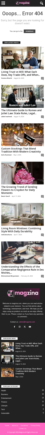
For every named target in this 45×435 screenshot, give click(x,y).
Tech (3, 409)
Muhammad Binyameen (10, 276)
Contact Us (22, 428)
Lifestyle (4, 406)
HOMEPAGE (30, 31)
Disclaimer (24, 425)
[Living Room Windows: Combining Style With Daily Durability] (22, 214)
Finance (4, 402)
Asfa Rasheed (6, 155)
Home (7, 425)
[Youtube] (30, 327)
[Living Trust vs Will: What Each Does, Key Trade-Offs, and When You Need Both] (22, 58)
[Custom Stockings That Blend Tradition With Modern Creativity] (22, 134)
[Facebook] (15, 327)
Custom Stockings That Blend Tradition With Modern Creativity (21, 150)
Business (4, 394)
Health (3, 391)
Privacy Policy (35, 425)
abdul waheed (6, 116)
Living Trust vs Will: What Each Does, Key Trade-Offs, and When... (20, 73)
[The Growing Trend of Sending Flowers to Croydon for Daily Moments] (22, 173)
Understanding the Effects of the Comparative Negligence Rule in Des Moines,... (22, 269)
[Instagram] (20, 327)
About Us (15, 425)
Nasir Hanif (5, 196)
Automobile (5, 413)
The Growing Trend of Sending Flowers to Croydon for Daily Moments (19, 190)
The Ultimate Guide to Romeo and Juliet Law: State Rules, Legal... (21, 112)
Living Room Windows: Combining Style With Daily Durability (21, 230)
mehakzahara (6, 235)
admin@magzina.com (27, 322)
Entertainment (6, 398)
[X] (25, 327)
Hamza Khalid (6, 78)
